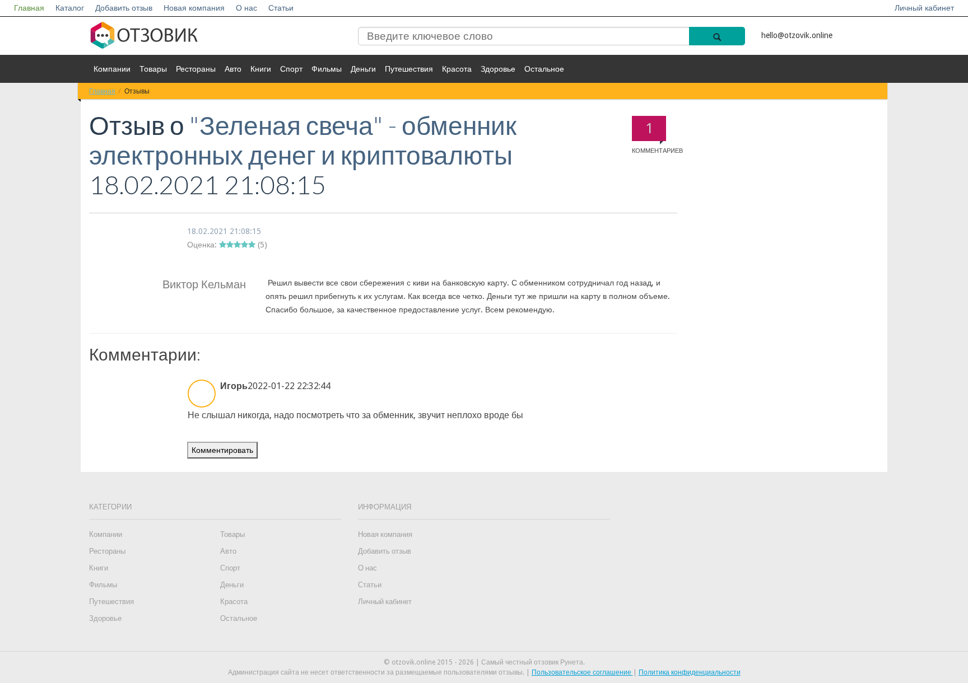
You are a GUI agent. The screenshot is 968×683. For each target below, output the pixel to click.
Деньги (363, 68)
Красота (457, 68)
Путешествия (409, 68)
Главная (29, 7)
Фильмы (326, 68)
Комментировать (222, 450)
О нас (246, 7)
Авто (233, 68)
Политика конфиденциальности (690, 672)
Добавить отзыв (123, 7)
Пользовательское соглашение (582, 672)
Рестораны (196, 68)
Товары (153, 68)
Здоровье (498, 68)
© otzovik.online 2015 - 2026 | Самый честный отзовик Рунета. (484, 662)
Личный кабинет (924, 7)
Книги (260, 68)
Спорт (291, 68)
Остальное (544, 68)
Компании (112, 68)
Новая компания (194, 7)
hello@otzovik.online (796, 35)
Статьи (281, 7)
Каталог (69, 7)
